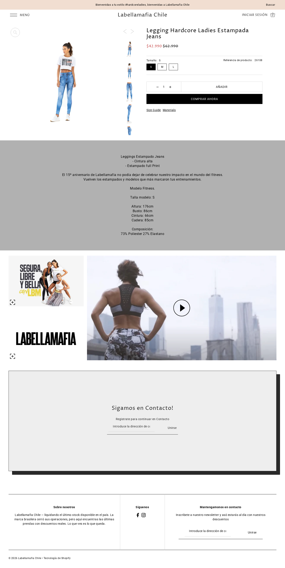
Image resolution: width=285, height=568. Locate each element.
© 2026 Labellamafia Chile (25, 558)
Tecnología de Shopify (57, 558)
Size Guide (153, 110)
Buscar (270, 4)
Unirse (172, 428)
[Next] (132, 31)
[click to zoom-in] (15, 32)
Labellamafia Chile (142, 15)
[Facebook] (138, 515)
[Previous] (125, 31)
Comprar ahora (204, 99)
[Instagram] (143, 515)
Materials (169, 110)
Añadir (222, 86)
